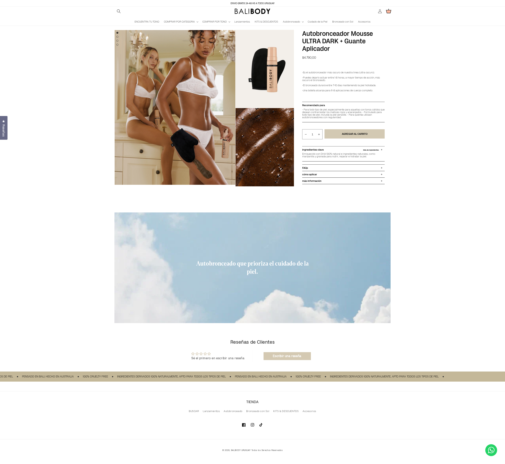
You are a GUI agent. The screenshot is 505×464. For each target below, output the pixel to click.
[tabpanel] (175, 107)
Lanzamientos (211, 411)
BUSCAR (194, 411)
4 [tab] (117, 45)
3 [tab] (117, 41)
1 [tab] (117, 33)
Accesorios (309, 411)
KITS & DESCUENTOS (286, 411)
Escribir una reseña (287, 356)
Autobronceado (233, 411)
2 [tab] (117, 37)
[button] (118, 11)
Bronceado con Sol (257, 411)
